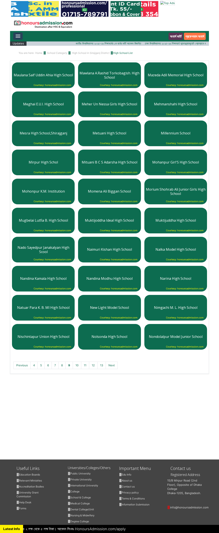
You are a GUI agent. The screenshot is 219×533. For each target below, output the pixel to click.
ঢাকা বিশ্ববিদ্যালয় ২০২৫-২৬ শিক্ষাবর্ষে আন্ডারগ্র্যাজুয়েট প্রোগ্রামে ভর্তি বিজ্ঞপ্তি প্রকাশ (179, 43)
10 (76, 365)
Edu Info (126, 474)
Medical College (80, 503)
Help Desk (25, 502)
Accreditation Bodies (31, 486)
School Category (57, 52)
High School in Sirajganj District (91, 52)
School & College (80, 497)
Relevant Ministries (30, 480)
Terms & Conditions (133, 498)
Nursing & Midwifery (82, 515)
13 (101, 365)
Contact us (128, 486)
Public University (80, 473)
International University (84, 485)
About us (127, 480)
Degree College (79, 521)
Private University (81, 479)
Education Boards (29, 474)
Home (38, 52)
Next (111, 365)
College (75, 491)
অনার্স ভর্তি (176, 36)
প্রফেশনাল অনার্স (194, 36)
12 (93, 365)
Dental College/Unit (82, 509)
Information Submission (135, 504)
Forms (22, 508)
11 (85, 365)
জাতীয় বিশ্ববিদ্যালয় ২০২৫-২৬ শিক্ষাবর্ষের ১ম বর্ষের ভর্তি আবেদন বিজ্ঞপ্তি (104, 43)
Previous (22, 365)
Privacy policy (130, 492)
